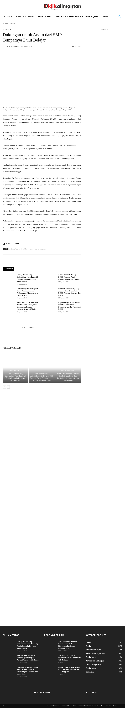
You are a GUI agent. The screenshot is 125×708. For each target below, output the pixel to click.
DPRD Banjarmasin (15, 371)
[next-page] (8, 387)
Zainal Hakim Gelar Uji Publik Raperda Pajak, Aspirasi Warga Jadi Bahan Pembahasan (41, 378)
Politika (12, 24)
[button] (120, 17)
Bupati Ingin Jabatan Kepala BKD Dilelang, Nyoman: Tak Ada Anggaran (69, 669)
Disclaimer (107, 706)
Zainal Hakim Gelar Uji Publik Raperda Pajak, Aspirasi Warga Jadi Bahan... (69, 277)
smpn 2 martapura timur (38, 249)
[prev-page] (4, 387)
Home (115, 706)
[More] (63, 54)
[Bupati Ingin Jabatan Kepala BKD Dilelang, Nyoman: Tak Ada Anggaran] (50, 670)
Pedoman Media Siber (68, 706)
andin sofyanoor (14, 249)
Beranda (6, 24)
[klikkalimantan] (5, 46)
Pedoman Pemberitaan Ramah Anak (90, 706)
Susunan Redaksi (53, 706)
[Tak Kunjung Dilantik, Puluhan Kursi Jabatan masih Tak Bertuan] (50, 658)
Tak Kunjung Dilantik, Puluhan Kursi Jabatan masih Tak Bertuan (69, 658)
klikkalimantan (14, 46)
